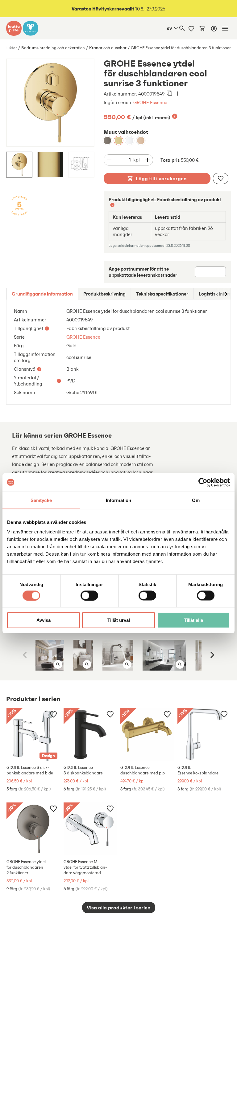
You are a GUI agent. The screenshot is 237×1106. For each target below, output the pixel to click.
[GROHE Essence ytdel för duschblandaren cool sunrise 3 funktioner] (118, 140)
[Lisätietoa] (175, 116)
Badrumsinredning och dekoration (53, 48)
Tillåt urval (118, 620)
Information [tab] (118, 500)
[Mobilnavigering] (225, 29)
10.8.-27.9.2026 (118, 9)
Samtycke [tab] (41, 500)
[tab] (42, 294)
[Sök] (182, 28)
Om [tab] (196, 500)
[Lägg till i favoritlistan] (220, 178)
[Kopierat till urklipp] (169, 94)
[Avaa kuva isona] (58, 664)
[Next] (211, 655)
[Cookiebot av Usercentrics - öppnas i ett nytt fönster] (203, 482)
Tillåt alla (193, 620)
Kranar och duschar (108, 48)
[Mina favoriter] (191, 28)
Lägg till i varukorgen (161, 178)
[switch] (89, 595)
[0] (202, 28)
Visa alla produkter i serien (119, 907)
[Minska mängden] (109, 160)
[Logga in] (213, 28)
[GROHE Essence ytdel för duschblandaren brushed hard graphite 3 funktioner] (107, 140)
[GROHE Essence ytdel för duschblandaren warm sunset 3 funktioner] (140, 140)
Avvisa (43, 620)
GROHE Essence (150, 102)
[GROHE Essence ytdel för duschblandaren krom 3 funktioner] (129, 140)
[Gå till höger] (226, 294)
